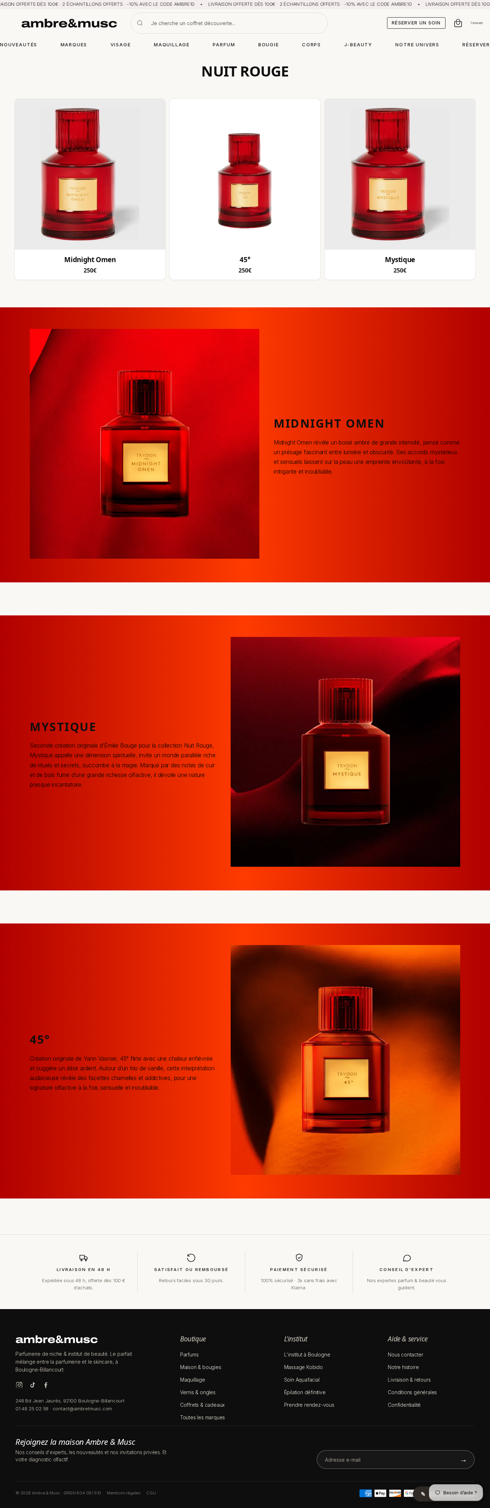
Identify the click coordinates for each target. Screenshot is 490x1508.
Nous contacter (405, 1354)
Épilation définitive (305, 1392)
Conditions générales (412, 1392)
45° (245, 260)
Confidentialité (404, 1405)
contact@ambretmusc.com (82, 1408)
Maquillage (192, 1380)
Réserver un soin (416, 22)
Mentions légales (124, 1492)
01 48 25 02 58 (31, 1408)
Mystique (400, 260)
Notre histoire (403, 1367)
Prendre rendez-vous (309, 1405)
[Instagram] (19, 1385)
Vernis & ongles (198, 1392)
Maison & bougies (200, 1367)
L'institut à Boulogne (307, 1354)
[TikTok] (32, 1385)
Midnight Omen (90, 260)
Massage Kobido (303, 1367)
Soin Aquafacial (302, 1380)
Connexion (477, 23)
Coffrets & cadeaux (202, 1405)
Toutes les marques (202, 1417)
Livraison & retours (409, 1380)
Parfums (189, 1354)
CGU (151, 1492)
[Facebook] (46, 1385)
